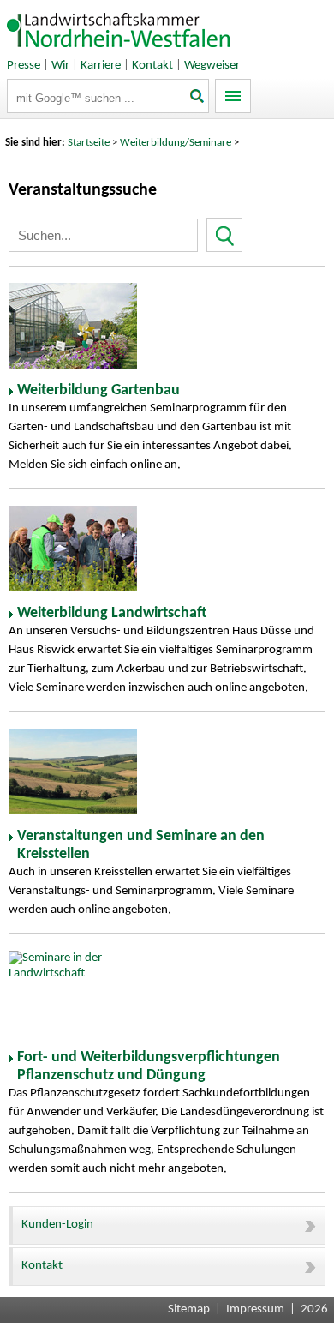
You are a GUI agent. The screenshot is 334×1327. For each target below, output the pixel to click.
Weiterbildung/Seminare (175, 142)
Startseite (89, 142)
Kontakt (152, 65)
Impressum (255, 1309)
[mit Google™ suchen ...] (197, 98)
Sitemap (189, 1309)
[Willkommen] (119, 51)
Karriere (101, 65)
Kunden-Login (57, 1224)
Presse (23, 65)
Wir (60, 65)
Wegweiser (212, 65)
